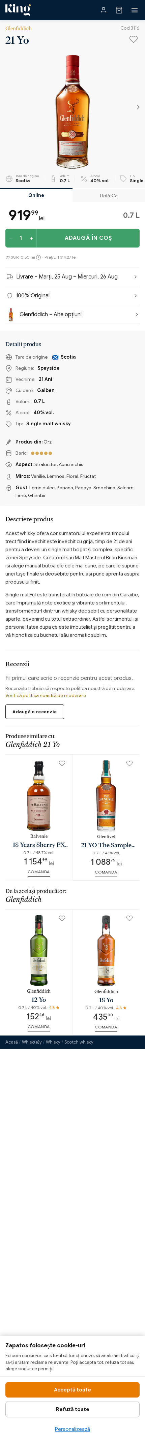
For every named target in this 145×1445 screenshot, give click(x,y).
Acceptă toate (72, 1390)
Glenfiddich (18, 28)
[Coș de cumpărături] (119, 10)
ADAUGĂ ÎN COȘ (88, 238)
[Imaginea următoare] (138, 107)
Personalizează (72, 1429)
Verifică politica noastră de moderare (45, 695)
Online (36, 195)
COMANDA (39, 871)
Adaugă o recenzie (34, 712)
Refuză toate (72, 1409)
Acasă (11, 1042)
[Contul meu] (103, 10)
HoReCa (109, 196)
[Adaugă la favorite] (133, 39)
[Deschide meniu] (134, 10)
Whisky (53, 1042)
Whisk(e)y (32, 1042)
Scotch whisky (78, 1042)
